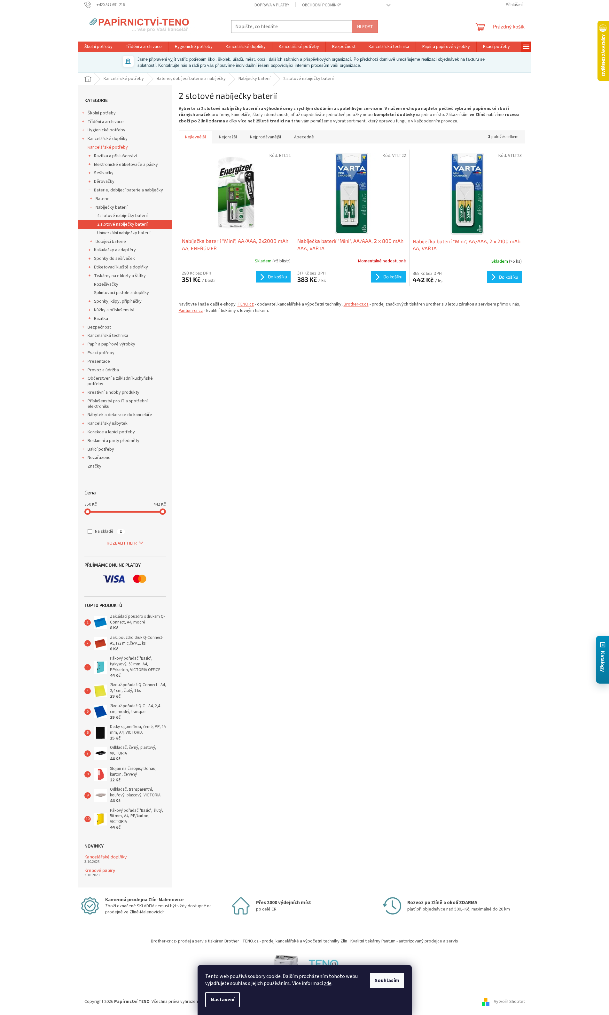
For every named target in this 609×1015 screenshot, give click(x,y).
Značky (94, 466)
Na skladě (108, 531)
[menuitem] (98, 47)
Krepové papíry (99, 870)
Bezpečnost (99, 327)
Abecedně (304, 137)
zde (328, 983)
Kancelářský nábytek (108, 423)
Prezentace (99, 361)
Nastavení (222, 999)
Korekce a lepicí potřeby (111, 432)
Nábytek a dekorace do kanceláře (120, 415)
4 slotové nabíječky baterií (122, 216)
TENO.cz (246, 304)
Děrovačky (104, 181)
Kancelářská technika (108, 335)
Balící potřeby (101, 449)
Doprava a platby (271, 5)
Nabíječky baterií (112, 207)
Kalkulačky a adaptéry (115, 250)
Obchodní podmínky (321, 5)
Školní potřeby (102, 113)
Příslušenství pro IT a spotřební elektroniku (118, 404)
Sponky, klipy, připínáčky (118, 301)
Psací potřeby (101, 353)
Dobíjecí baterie (111, 241)
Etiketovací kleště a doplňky (121, 267)
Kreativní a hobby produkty (113, 392)
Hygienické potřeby (106, 130)
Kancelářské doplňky (108, 139)
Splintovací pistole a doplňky (121, 293)
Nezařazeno (99, 457)
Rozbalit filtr (122, 543)
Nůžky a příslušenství (114, 310)
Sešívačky (103, 173)
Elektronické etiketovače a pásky (126, 164)
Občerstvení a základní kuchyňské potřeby (120, 381)
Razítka (101, 318)
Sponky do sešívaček (114, 258)
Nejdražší (228, 137)
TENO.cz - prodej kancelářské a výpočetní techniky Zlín (294, 941)
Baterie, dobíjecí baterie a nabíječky (128, 190)
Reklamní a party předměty (113, 441)
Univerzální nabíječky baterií (124, 233)
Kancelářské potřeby (108, 147)
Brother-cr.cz (356, 304)
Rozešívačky (106, 284)
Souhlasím (387, 980)
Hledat (365, 26)
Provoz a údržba (103, 370)
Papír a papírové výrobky (111, 344)
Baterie (103, 199)
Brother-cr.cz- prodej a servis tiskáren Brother (195, 941)
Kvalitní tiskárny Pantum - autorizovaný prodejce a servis (404, 941)
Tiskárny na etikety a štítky (120, 276)
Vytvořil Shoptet (509, 1002)
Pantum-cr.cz (191, 310)
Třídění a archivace (106, 122)
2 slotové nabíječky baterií (122, 224)
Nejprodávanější (265, 137)
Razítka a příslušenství (115, 156)
